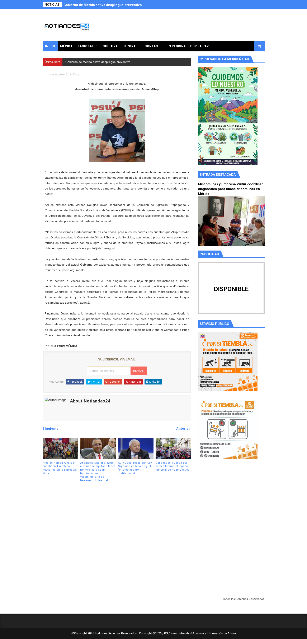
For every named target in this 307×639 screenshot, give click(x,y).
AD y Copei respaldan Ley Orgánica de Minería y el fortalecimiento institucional (135, 468)
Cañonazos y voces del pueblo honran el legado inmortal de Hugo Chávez (173, 466)
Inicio (50, 46)
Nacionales (87, 46)
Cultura (110, 46)
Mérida (66, 46)
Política (74, 74)
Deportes (131, 46)
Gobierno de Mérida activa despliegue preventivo (102, 5)
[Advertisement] (231, 502)
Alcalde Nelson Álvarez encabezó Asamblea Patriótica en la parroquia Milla (60, 468)
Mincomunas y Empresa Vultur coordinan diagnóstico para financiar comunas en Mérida (230, 189)
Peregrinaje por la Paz (188, 46)
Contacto (154, 46)
